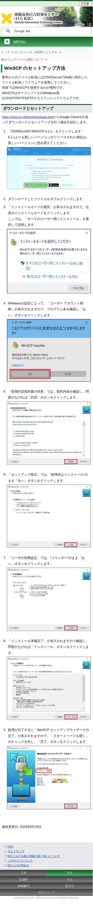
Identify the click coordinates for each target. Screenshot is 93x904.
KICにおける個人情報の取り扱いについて (34, 856)
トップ (6, 52)
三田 (23, 873)
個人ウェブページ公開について (22, 59)
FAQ (10, 846)
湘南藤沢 (23, 886)
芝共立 (69, 886)
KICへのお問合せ (18, 865)
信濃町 (23, 879)
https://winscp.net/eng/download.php (27, 117)
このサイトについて (20, 860)
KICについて (46, 892)
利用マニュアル (47, 52)
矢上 (70, 879)
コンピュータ (23, 52)
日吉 (70, 873)
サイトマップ (16, 851)
